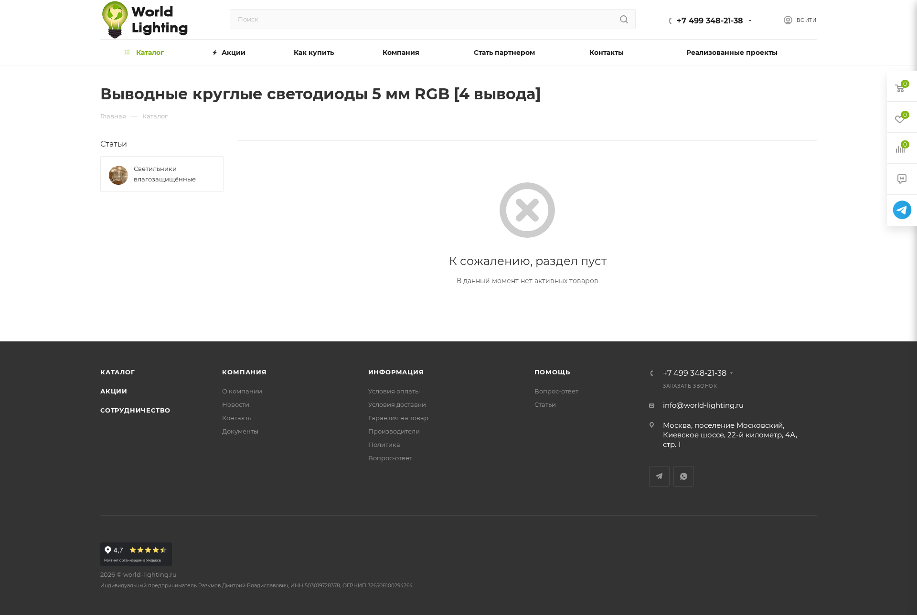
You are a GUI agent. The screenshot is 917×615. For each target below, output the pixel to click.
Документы (240, 431)
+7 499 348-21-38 (710, 20)
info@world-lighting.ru (703, 405)
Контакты (237, 418)
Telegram (659, 476)
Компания (244, 372)
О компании (242, 391)
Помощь (552, 372)
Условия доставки (397, 404)
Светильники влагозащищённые (165, 174)
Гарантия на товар (398, 418)
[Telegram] (902, 210)
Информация (396, 372)
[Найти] (624, 19)
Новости (235, 404)
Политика (384, 444)
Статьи (113, 143)
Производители (394, 431)
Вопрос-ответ (390, 458)
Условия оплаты (394, 391)
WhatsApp (683, 476)
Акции (114, 391)
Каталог (117, 372)
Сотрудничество (135, 410)
